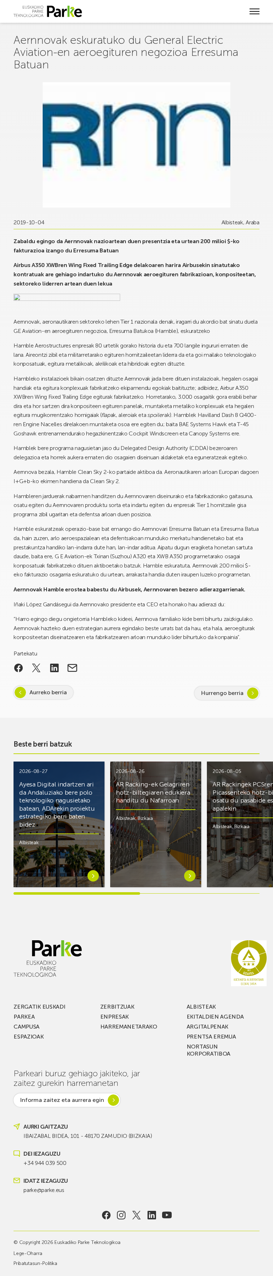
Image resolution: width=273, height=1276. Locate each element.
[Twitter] (136, 1215)
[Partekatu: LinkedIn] (54, 668)
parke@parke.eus (43, 1190)
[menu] (254, 11)
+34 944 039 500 (44, 1163)
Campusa (26, 1026)
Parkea (24, 1016)
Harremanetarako (128, 1026)
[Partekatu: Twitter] (36, 668)
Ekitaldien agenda (215, 1016)
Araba (252, 222)
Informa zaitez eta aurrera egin (62, 1100)
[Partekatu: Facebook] (18, 668)
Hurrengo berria (222, 693)
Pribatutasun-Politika (35, 1263)
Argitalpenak (207, 1026)
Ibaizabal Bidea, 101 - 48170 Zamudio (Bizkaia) (87, 1136)
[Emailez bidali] (72, 668)
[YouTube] (167, 1215)
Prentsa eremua (211, 1036)
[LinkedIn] (151, 1215)
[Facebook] (106, 1215)
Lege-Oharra (28, 1253)
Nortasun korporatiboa (208, 1050)
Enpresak (114, 1016)
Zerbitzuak (117, 1006)
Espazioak (28, 1036)
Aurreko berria (48, 692)
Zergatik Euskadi (39, 1006)
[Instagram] (121, 1215)
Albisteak (232, 222)
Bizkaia (145, 818)
